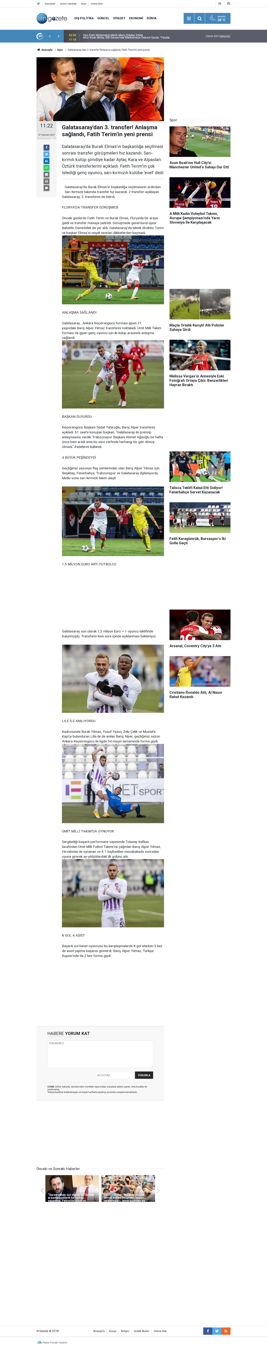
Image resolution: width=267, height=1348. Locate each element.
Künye (112, 1331)
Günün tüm (218, 36)
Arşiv (83, 3)
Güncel (103, 18)
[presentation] (49, 36)
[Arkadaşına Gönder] (46, 174)
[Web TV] (220, 3)
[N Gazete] (52, 18)
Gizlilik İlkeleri (141, 1331)
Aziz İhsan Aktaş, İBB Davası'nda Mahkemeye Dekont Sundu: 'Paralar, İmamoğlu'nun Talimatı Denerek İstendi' (126, 36)
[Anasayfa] (39, 3)
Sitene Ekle (96, 3)
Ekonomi (136, 18)
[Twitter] (46, 154)
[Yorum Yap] (46, 188)
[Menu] (189, 18)
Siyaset (119, 18)
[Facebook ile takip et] (207, 1331)
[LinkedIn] (46, 161)
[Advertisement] (19, 106)
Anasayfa (99, 1331)
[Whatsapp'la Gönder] (46, 168)
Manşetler (50, 3)
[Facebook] (46, 148)
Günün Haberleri (68, 3)
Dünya (152, 18)
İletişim (125, 1331)
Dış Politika (84, 18)
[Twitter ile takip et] (216, 1331)
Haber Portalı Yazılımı (55, 1342)
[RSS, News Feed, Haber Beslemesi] (225, 1331)
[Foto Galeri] (228, 3)
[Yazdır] (46, 181)
